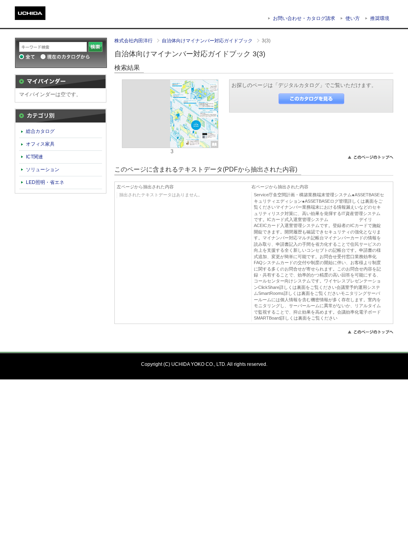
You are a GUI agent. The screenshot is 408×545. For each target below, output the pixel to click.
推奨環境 (379, 18)
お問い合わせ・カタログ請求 (304, 18)
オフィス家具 (40, 144)
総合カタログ (40, 131)
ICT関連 (34, 157)
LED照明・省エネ (45, 182)
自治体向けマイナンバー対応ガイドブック (208, 40)
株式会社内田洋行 (134, 40)
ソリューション (42, 169)
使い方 (352, 18)
